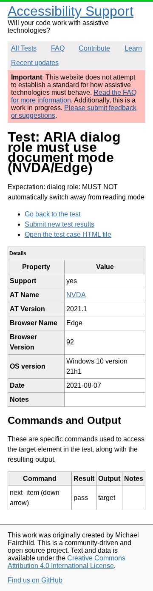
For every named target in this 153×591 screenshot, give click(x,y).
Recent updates (35, 62)
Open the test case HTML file (68, 234)
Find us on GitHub (35, 580)
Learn (133, 48)
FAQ (58, 48)
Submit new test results (59, 224)
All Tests (24, 48)
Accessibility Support (70, 11)
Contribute (94, 48)
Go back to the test (52, 214)
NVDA (76, 294)
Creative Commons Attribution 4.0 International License (66, 561)
